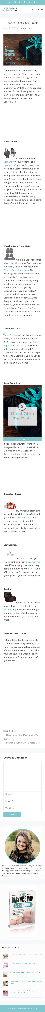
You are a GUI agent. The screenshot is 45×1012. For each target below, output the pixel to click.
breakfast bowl (25, 517)
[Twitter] (10, 2)
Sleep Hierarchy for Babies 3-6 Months (23, 963)
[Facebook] (20, 2)
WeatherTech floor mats (16, 270)
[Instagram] (15, 2)
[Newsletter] (34, 2)
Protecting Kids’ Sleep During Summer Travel (25, 972)
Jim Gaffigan (22, 345)
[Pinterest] (24, 2)
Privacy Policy (31, 1008)
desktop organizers (20, 454)
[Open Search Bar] (33, 9)
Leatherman (34, 562)
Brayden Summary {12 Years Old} (23, 742)
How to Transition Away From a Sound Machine (26, 954)
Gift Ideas (11, 731)
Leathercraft (9, 165)
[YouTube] (29, 2)
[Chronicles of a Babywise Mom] (10, 9)
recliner (7, 609)
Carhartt (7, 162)
